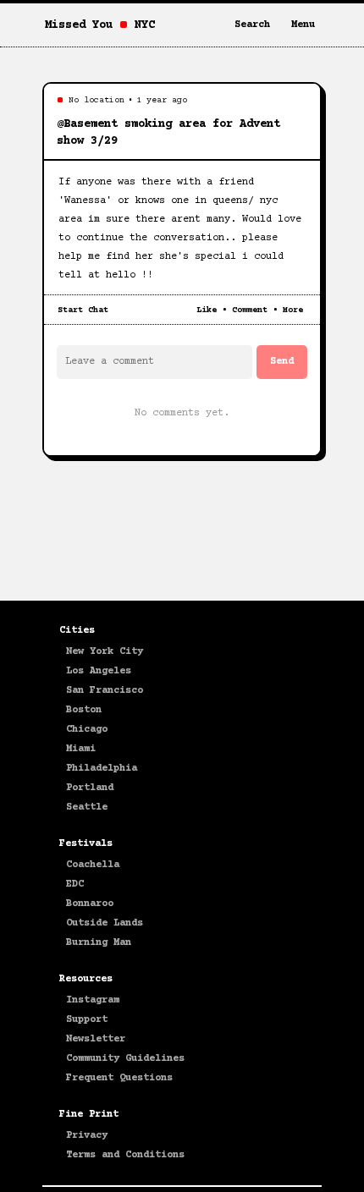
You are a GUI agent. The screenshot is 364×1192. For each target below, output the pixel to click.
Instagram (92, 1000)
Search (252, 24)
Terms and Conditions (125, 1155)
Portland (89, 788)
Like (206, 310)
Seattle (87, 807)
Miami (81, 749)
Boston (84, 710)
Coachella (92, 865)
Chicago (87, 729)
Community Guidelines (125, 1058)
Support (87, 1019)
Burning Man (98, 942)
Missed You (79, 25)
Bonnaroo (89, 903)
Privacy (87, 1135)
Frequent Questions (119, 1078)
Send (282, 361)
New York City (104, 651)
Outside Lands (104, 923)
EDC (75, 884)
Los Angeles (98, 671)
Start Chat (83, 310)
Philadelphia (101, 768)
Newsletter (95, 1039)
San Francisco (104, 690)
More (293, 310)
